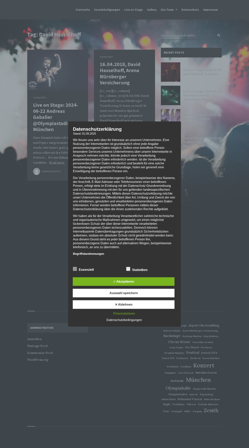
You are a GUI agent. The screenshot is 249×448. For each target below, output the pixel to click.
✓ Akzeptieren (123, 281)
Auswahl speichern (124, 293)
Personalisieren (124, 313)
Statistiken (140, 270)
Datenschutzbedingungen (124, 320)
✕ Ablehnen (123, 304)
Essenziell (87, 269)
